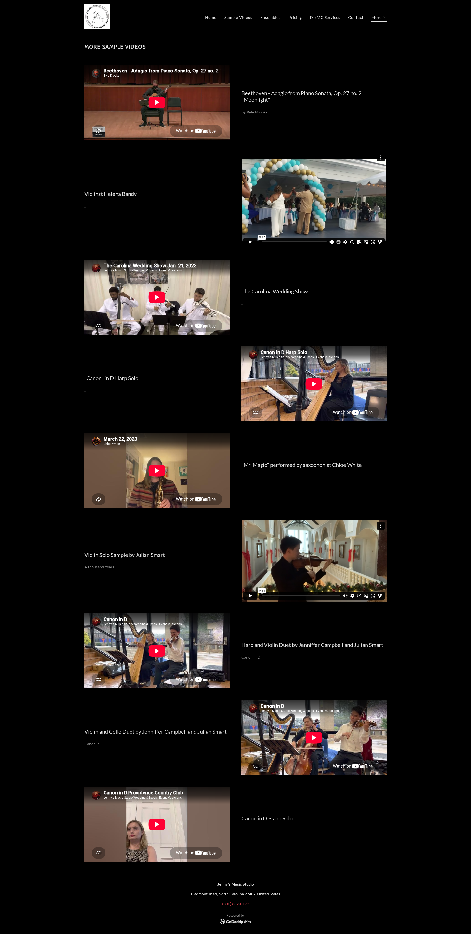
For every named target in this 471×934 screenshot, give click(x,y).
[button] (379, 18)
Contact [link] (356, 17)
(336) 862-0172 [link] (235, 903)
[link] (97, 16)
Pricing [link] (295, 17)
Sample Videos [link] (238, 17)
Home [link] (210, 17)
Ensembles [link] (270, 17)
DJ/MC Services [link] (325, 17)
